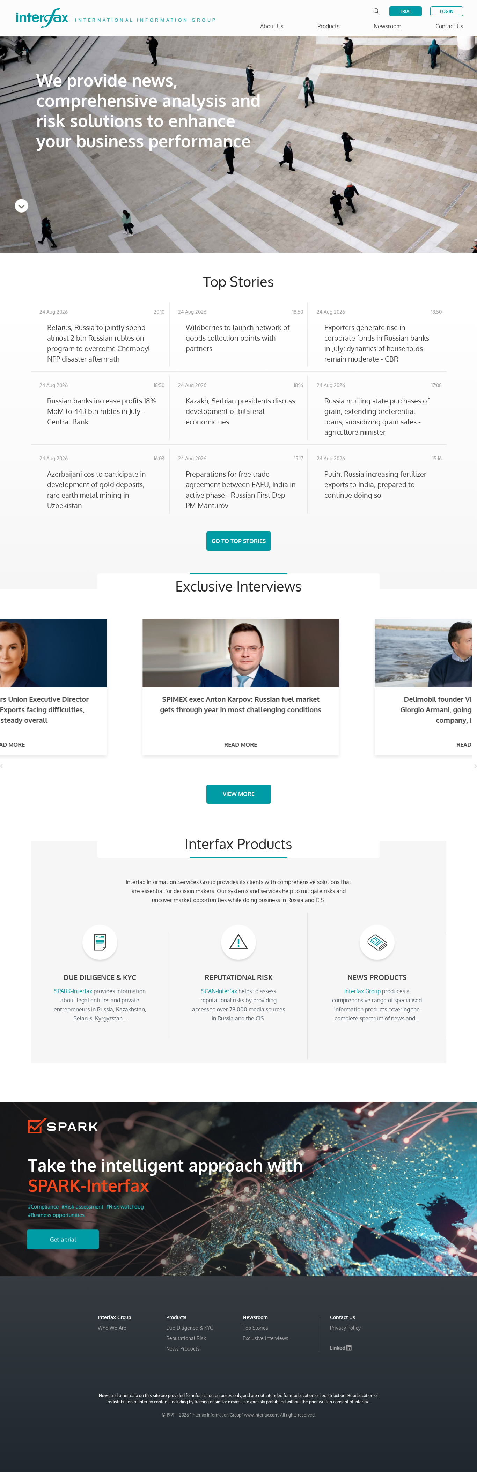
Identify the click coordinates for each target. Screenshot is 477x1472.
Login (446, 11)
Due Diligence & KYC (189, 1328)
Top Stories (255, 1328)
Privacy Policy (345, 1328)
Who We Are (112, 1328)
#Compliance (43, 1206)
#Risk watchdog (125, 1206)
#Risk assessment (82, 1206)
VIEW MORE (239, 793)
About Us (271, 26)
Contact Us (449, 26)
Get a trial (62, 1239)
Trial (405, 11)
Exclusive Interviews (265, 1338)
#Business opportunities (56, 1215)
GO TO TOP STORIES (239, 540)
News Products (183, 1349)
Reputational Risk (186, 1338)
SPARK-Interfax (88, 1185)
